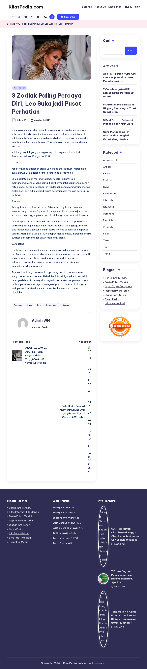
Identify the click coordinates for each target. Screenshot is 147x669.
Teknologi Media (18, 542)
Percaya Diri (51, 305)
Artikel (107, 166)
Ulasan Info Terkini (115, 295)
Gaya (106, 187)
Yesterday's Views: (65, 517)
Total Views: (61, 533)
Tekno (106, 240)
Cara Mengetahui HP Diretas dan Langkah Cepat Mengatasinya (116, 135)
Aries (29, 305)
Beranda (11, 24)
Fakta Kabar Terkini (116, 282)
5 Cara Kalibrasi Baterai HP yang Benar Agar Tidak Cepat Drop (119, 108)
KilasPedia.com (26, 7)
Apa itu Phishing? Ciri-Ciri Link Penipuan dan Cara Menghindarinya (119, 77)
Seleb (106, 233)
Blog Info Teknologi (20, 537)
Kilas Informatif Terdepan (24, 512)
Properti (108, 227)
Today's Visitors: (63, 512)
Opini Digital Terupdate (118, 286)
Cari (106, 40)
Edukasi (107, 180)
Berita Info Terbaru (116, 277)
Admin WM (41, 320)
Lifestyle (108, 200)
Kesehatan (19, 88)
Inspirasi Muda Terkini (117, 290)
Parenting (109, 213)
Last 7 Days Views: (65, 522)
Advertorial (110, 160)
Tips (105, 247)
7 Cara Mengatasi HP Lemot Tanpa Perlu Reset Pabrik (119, 93)
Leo (39, 305)
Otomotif (108, 206)
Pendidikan (109, 220)
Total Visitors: (62, 538)
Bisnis (106, 173)
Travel (107, 253)
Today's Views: (62, 507)
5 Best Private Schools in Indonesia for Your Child (118, 122)
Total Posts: (60, 543)
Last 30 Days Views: (66, 527)
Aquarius (18, 305)
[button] (68, 17)
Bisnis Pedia (112, 299)
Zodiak (65, 305)
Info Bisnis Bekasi (115, 303)
